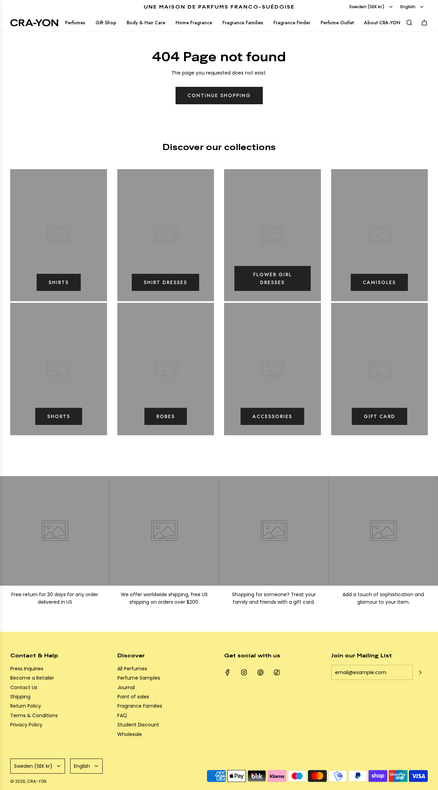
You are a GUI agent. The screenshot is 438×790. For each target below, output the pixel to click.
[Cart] (424, 22)
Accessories (272, 416)
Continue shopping (219, 95)
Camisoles (379, 282)
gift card (379, 416)
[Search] (409, 22)
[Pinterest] (260, 672)
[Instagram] (244, 672)
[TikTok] (276, 672)
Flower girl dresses (272, 278)
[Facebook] (227, 672)
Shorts (58, 416)
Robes (165, 416)
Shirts (59, 282)
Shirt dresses (165, 282)
